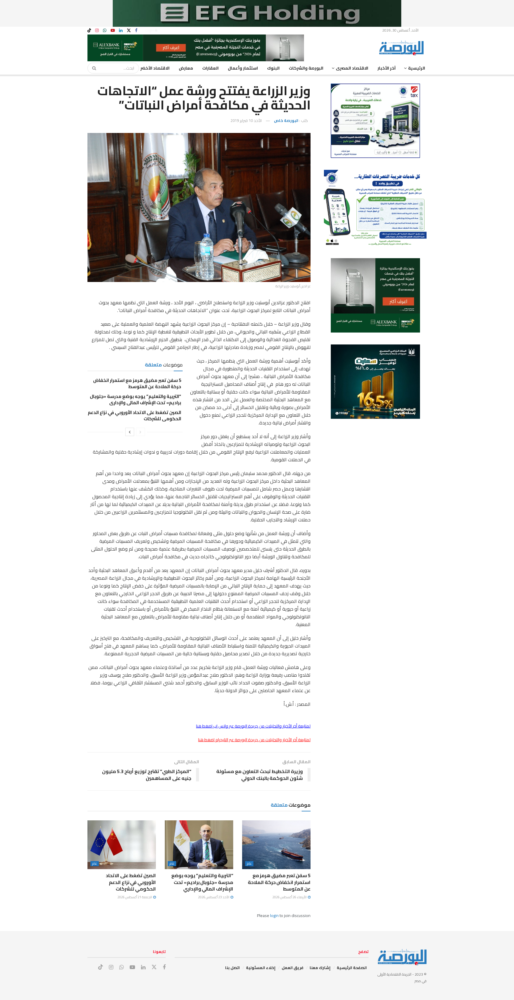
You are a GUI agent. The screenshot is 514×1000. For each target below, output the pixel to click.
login (274, 915)
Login (150, 30)
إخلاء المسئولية (260, 967)
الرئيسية (416, 68)
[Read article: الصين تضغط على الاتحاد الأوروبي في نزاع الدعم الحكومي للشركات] (121, 844)
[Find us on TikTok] (89, 30)
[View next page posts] (129, 432)
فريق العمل (292, 967)
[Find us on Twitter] (129, 30)
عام (249, 863)
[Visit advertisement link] (257, 13)
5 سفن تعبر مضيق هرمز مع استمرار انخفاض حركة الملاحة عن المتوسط (137, 383)
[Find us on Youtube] (113, 30)
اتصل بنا (232, 967)
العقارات (210, 68)
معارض (186, 68)
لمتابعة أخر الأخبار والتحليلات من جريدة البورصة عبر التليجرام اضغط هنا (254, 740)
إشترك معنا (320, 967)
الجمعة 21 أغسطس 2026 (135, 897)
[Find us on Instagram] (97, 30)
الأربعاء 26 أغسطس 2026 (289, 897)
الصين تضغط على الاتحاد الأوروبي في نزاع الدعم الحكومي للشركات (134, 415)
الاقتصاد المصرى (352, 68)
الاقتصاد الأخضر (155, 68)
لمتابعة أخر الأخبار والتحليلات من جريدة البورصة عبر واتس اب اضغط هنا (253, 726)
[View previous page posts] (140, 432)
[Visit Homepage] (403, 48)
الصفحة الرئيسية (352, 967)
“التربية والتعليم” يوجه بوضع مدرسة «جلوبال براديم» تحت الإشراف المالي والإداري (135, 399)
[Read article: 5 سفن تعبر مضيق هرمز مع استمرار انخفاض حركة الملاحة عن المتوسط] (276, 844)
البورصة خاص (286, 120)
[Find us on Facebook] (136, 30)
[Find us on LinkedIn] (121, 30)
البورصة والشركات (306, 68)
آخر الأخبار (386, 68)
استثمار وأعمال (243, 68)
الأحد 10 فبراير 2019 (246, 120)
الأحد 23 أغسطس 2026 (214, 897)
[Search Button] (92, 68)
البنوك (273, 68)
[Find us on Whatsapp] (104, 30)
